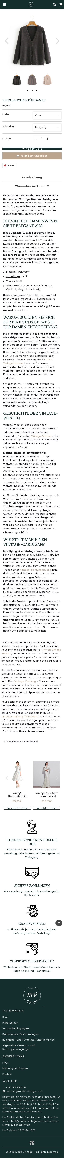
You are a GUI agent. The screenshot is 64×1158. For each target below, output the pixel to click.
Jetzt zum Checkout (34, 155)
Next (58, 40)
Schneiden (8, 126)
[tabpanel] (16, 79)
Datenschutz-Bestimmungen (20, 1034)
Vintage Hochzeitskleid (17, 794)
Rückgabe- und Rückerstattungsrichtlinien (28, 1039)
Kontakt (7, 1074)
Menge (6, 138)
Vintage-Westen (41, 436)
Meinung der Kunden (15, 1068)
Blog (5, 1017)
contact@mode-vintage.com (24, 1091)
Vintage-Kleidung (25, 681)
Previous (6, 40)
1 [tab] (27, 90)
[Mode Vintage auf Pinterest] (32, 1144)
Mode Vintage (23, 1152)
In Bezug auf (10, 1022)
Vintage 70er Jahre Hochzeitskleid (46, 794)
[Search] (55, 4)
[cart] (61, 4)
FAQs (5, 1062)
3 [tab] (36, 90)
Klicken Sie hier (25, 1117)
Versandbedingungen (15, 1028)
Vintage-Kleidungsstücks (35, 569)
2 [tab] (32, 90)
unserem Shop (20, 1100)
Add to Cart (18, 808)
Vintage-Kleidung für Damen (20, 716)
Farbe (5, 114)
